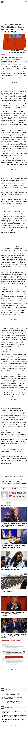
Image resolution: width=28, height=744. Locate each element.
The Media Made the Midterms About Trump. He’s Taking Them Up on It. (13, 635)
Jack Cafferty (7, 95)
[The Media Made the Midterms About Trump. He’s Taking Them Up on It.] (14, 625)
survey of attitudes (8, 222)
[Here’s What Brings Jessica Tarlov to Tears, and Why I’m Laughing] (14, 537)
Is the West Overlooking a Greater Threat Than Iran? (12, 590)
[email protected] (16, 498)
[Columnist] (5, 494)
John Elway (3, 218)
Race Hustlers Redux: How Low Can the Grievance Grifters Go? (13, 568)
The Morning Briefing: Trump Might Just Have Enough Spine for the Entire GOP (14, 524)
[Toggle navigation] (26, 1)
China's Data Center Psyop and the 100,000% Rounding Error (12, 613)
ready (19, 77)
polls (25, 50)
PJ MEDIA (8, 502)
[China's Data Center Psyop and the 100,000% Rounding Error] (14, 603)
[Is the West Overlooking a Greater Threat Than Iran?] (14, 581)
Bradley (3, 139)
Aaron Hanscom (4, 593)
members (17, 91)
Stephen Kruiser (4, 526)
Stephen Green (4, 615)
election (3, 54)
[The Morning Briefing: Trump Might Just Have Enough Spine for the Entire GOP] (14, 514)
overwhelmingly (17, 337)
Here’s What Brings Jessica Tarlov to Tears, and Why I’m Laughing (13, 546)
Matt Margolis (4, 548)
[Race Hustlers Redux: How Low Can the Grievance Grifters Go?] (14, 559)
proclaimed (17, 119)
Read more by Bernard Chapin (17, 499)
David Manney (4, 637)
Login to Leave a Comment (14, 657)
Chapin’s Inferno (15, 496)
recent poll (21, 191)
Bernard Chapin (4, 29)
